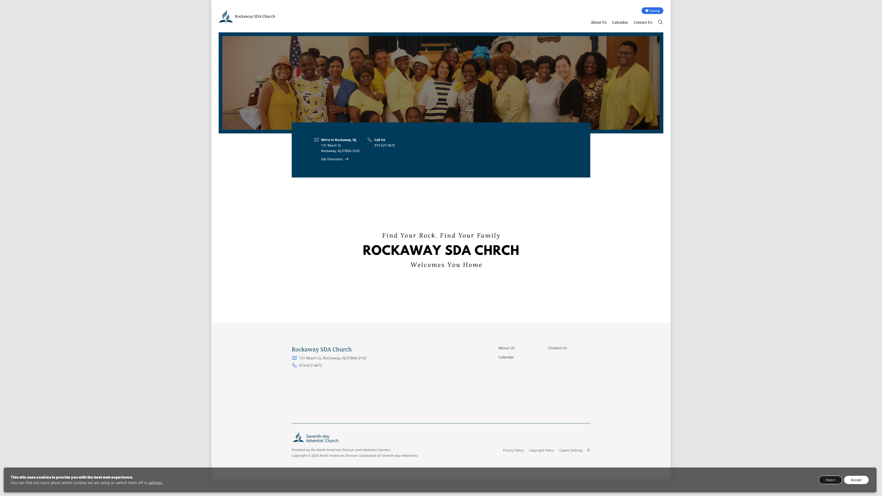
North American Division (335, 450)
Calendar (620, 22)
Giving (655, 10)
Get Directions (332, 159)
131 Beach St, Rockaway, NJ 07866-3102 (332, 358)
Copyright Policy (541, 450)
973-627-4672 (384, 145)
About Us (599, 22)
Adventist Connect (376, 450)
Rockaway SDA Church (255, 16)
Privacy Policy (513, 450)
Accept (856, 480)
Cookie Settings (571, 450)
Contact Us (643, 22)
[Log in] (588, 450)
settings (155, 482)
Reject (830, 480)
